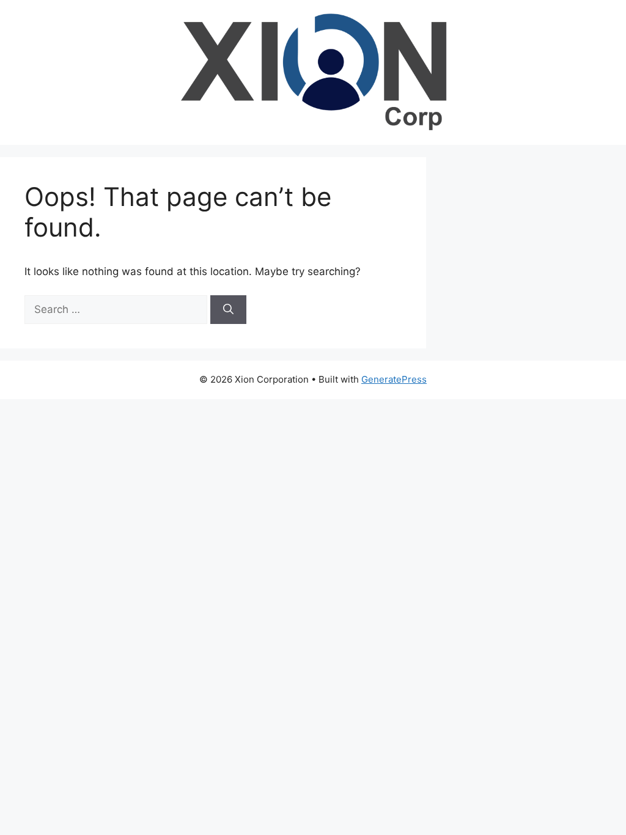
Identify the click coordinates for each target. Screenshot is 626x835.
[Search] (228, 310)
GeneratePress (394, 379)
